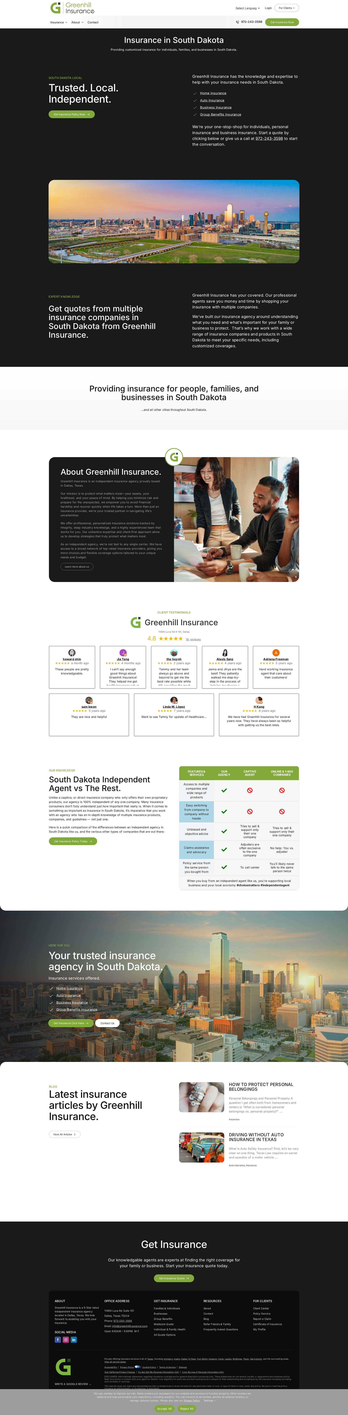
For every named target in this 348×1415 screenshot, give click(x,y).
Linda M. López (174, 706)
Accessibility (110, 1367)
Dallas (184, 1359)
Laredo (228, 1359)
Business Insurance (216, 107)
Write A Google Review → (73, 1384)
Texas (150, 1359)
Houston (213, 1359)
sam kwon (89, 706)
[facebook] (58, 1340)
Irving (221, 1359)
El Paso (192, 1359)
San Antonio (256, 1359)
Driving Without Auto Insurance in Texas (256, 1137)
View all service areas (115, 1362)
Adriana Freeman (276, 659)
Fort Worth (202, 1359)
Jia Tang (123, 659)
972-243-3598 (269, 138)
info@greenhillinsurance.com (129, 1326)
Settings (209, 1400)
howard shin (72, 659)
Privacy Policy (127, 1367)
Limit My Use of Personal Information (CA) (203, 1372)
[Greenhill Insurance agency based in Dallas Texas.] (64, 1359)
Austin (177, 1359)
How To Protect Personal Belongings (261, 1087)
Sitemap (183, 1367)
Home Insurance (213, 93)
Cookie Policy (149, 1367)
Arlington (168, 1359)
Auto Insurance (212, 100)
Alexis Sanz (225, 659)
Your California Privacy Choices (119, 1372)
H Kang (259, 706)
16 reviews (193, 639)
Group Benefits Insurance (220, 114)
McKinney (237, 1359)
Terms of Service (167, 1367)
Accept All (164, 1408)
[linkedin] (74, 1340)
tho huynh (174, 659)
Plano (246, 1359)
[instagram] (66, 1340)
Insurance (234, 1119)
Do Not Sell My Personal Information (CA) (158, 1372)
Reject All (186, 1408)
